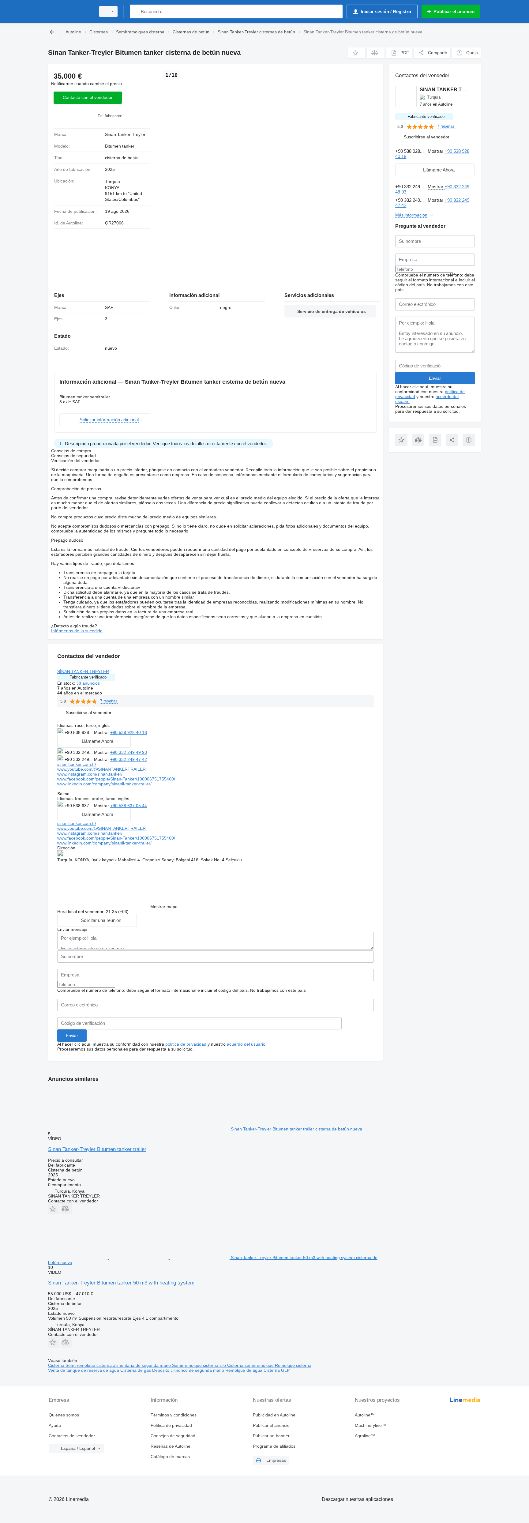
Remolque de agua (244, 1370)
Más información (411, 214)
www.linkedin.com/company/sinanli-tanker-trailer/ (104, 783)
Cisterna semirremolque (251, 1365)
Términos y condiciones (174, 1414)
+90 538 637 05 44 (128, 805)
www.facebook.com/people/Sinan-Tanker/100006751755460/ (116, 779)
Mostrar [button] (102, 732)
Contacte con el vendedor (88, 97)
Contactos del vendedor (72, 1435)
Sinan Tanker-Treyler (125, 134)
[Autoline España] (70, 11)
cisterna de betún (122, 157)
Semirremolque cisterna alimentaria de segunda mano (119, 1365)
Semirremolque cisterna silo (199, 1365)
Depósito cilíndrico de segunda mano (188, 1370)
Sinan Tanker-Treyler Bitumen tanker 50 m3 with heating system (121, 1283)
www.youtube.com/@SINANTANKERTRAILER (101, 769)
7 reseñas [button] (109, 701)
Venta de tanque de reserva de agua (84, 1370)
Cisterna (57, 1365)
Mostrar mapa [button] (164, 906)
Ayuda (55, 1425)
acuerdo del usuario (246, 1044)
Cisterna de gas (136, 1370)
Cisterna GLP (277, 1370)
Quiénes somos (64, 1414)
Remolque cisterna (293, 1365)
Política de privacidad (171, 1425)
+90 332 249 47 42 (128, 759)
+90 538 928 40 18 (128, 732)
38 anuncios (88, 683)
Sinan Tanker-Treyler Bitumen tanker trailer (97, 1149)
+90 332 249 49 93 (128, 752)
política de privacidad (185, 1044)
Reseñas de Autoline (170, 1446)
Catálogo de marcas (170, 1456)
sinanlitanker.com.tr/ (76, 764)
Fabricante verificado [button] (88, 677)
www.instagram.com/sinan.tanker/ (89, 774)
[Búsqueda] (136, 11)
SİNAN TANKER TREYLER (83, 671)
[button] (356, 52)
